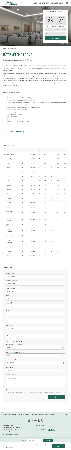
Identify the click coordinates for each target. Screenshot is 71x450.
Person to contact (11, 280)
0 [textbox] (62, 29)
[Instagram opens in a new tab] (39, 420)
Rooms (47, 26)
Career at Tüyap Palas (24, 414)
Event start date (11, 360)
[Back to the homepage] (10, 3)
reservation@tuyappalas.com (10, 434)
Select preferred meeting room (15, 352)
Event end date (10, 367)
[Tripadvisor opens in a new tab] (35, 420)
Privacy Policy (49, 414)
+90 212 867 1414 (8, 429)
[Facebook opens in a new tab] (29, 420)
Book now (55, 38)
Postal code (9, 303)
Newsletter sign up (38, 414)
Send (56, 397)
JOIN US (48, 441)
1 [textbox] (48, 29)
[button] (50, 20)
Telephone (9, 325)
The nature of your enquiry (14, 344)
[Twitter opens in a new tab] (32, 420)
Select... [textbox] (8, 347)
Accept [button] (58, 446)
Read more (13, 447)
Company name (11, 273)
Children (61, 26)
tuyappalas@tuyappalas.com (10, 431)
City (7, 295)
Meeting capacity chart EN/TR (16, 132)
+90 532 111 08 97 (19, 429)
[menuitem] (35, 3)
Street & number (11, 288)
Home (4, 48)
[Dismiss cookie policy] (67, 446)
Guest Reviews (12, 414)
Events (5, 414)
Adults (54, 26)
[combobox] (48, 29)
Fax (7, 333)
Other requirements (11, 375)
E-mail (8, 318)
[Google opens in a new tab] (42, 420)
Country (8, 310)
